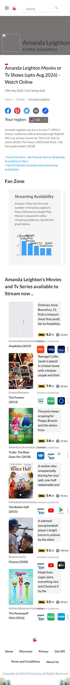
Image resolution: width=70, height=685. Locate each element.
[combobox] (38, 120)
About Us (52, 662)
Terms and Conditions (25, 661)
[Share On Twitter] (27, 111)
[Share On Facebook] (8, 111)
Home (8, 99)
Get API (60, 651)
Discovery (25, 651)
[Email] (36, 111)
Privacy (43, 651)
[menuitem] (9, 653)
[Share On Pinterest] (17, 111)
